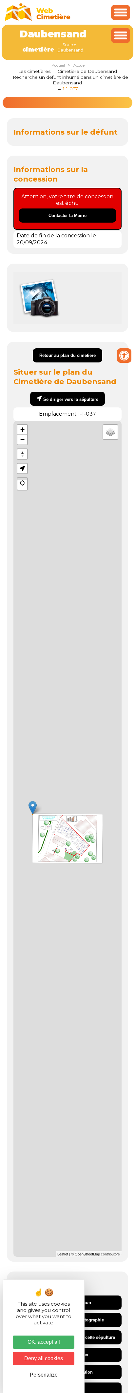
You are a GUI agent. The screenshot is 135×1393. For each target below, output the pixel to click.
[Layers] (110, 432)
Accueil (58, 65)
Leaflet (62, 1253)
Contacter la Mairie (67, 215)
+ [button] (22, 429)
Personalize (44, 1375)
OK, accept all (44, 1342)
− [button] (22, 439)
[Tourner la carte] (22, 454)
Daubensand (70, 50)
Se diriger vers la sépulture (70, 399)
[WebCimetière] (37, 19)
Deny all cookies (43, 1358)
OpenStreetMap (87, 1253)
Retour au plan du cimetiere (67, 355)
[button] (22, 468)
